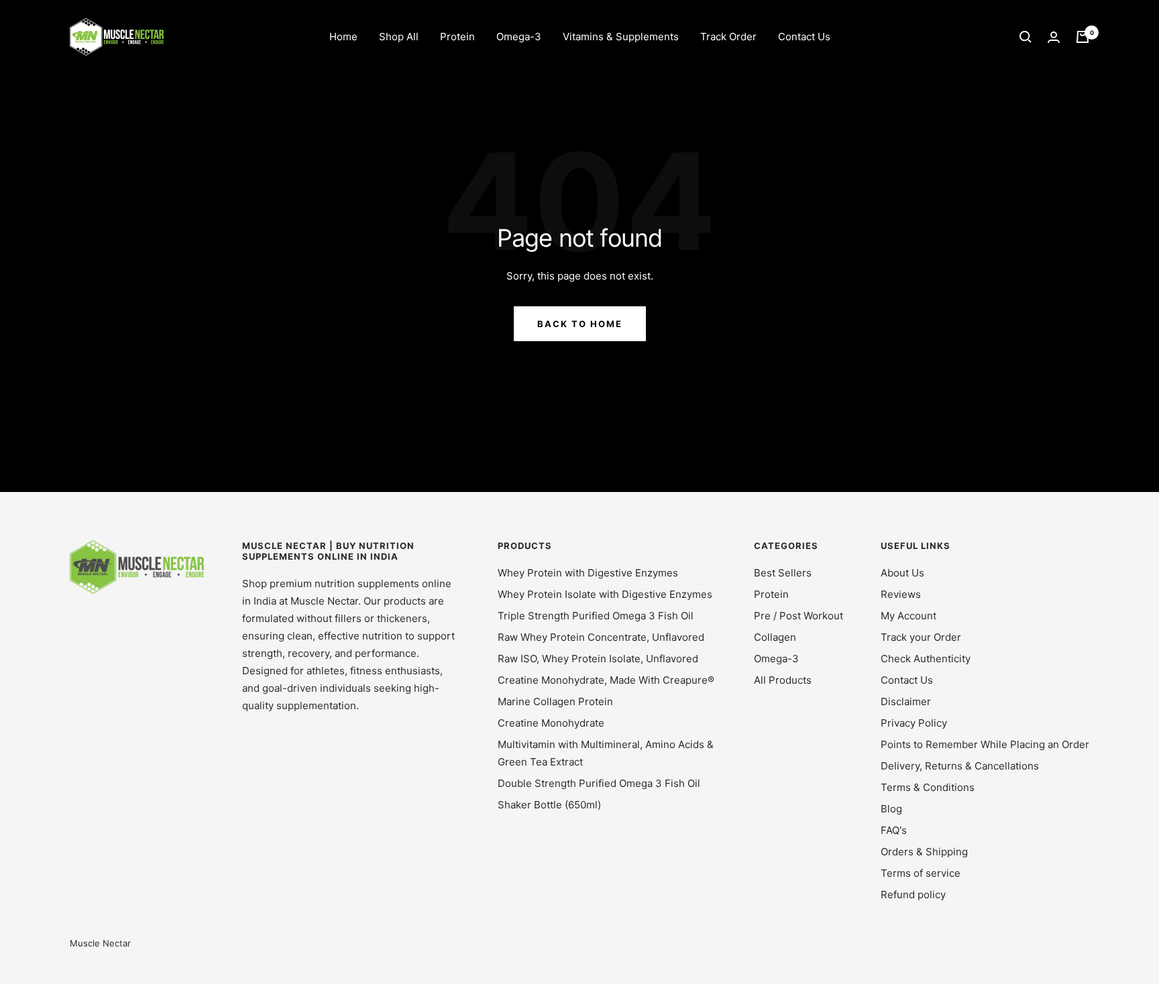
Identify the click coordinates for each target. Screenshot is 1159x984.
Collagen (775, 637)
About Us (902, 572)
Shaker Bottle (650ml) (549, 804)
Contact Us (804, 36)
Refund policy (913, 894)
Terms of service (920, 873)
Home (343, 36)
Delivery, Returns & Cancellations (960, 765)
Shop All (399, 36)
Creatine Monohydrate (551, 723)
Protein (457, 36)
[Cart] (1082, 37)
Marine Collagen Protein (555, 701)
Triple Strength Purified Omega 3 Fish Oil (596, 615)
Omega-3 (518, 36)
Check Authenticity (926, 658)
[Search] (1025, 37)
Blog (891, 808)
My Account (908, 615)
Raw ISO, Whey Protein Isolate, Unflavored (598, 658)
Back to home (579, 323)
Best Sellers (783, 572)
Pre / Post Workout (798, 615)
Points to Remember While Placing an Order (985, 744)
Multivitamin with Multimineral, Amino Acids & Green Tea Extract (606, 753)
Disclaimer (906, 701)
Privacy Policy (914, 723)
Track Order (728, 36)
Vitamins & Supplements (621, 36)
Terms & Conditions (928, 787)
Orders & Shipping (924, 851)
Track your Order (921, 637)
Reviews (901, 594)
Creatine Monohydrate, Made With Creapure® (606, 680)
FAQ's (894, 830)
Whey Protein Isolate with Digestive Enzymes (605, 594)
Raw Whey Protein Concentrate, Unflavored (601, 637)
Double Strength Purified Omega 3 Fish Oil (599, 783)
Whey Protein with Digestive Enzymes (588, 572)
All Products (783, 680)
